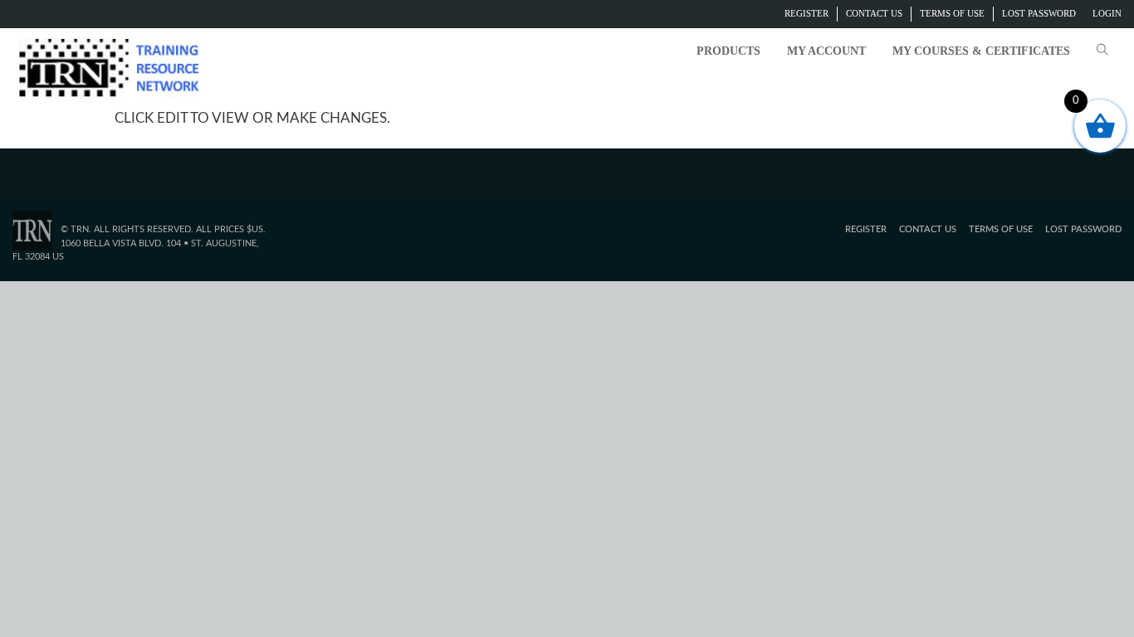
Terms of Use (952, 13)
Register (807, 13)
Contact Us (874, 13)
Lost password (1039, 13)
